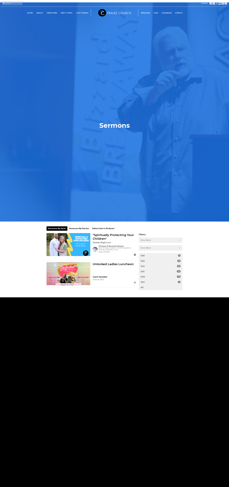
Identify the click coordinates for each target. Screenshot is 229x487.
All (142, 287)
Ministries (52, 13)
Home (30, 13)
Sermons (145, 13)
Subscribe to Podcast (103, 228)
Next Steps (66, 13)
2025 (160, 256)
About (39, 13)
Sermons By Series (79, 228)
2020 (160, 277)
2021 (160, 271)
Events (179, 13)
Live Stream (82, 13)
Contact (204, 3)
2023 (160, 261)
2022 (160, 266)
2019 (160, 282)
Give (156, 13)
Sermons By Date (57, 228)
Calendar (167, 13)
